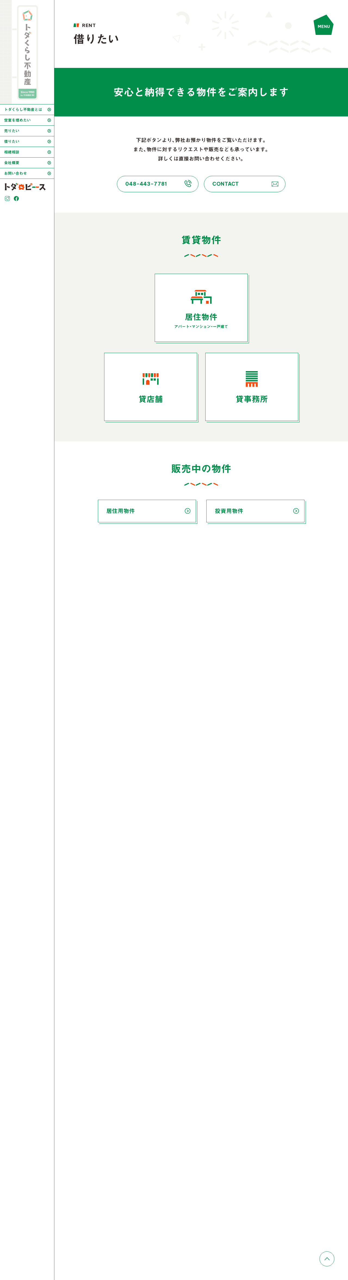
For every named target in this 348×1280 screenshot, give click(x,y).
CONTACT (225, 184)
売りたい (11, 131)
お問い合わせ (15, 173)
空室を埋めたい (17, 120)
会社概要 (11, 163)
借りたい (11, 141)
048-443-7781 (146, 184)
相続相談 (11, 152)
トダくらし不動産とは (23, 110)
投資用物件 (229, 511)
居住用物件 (120, 511)
